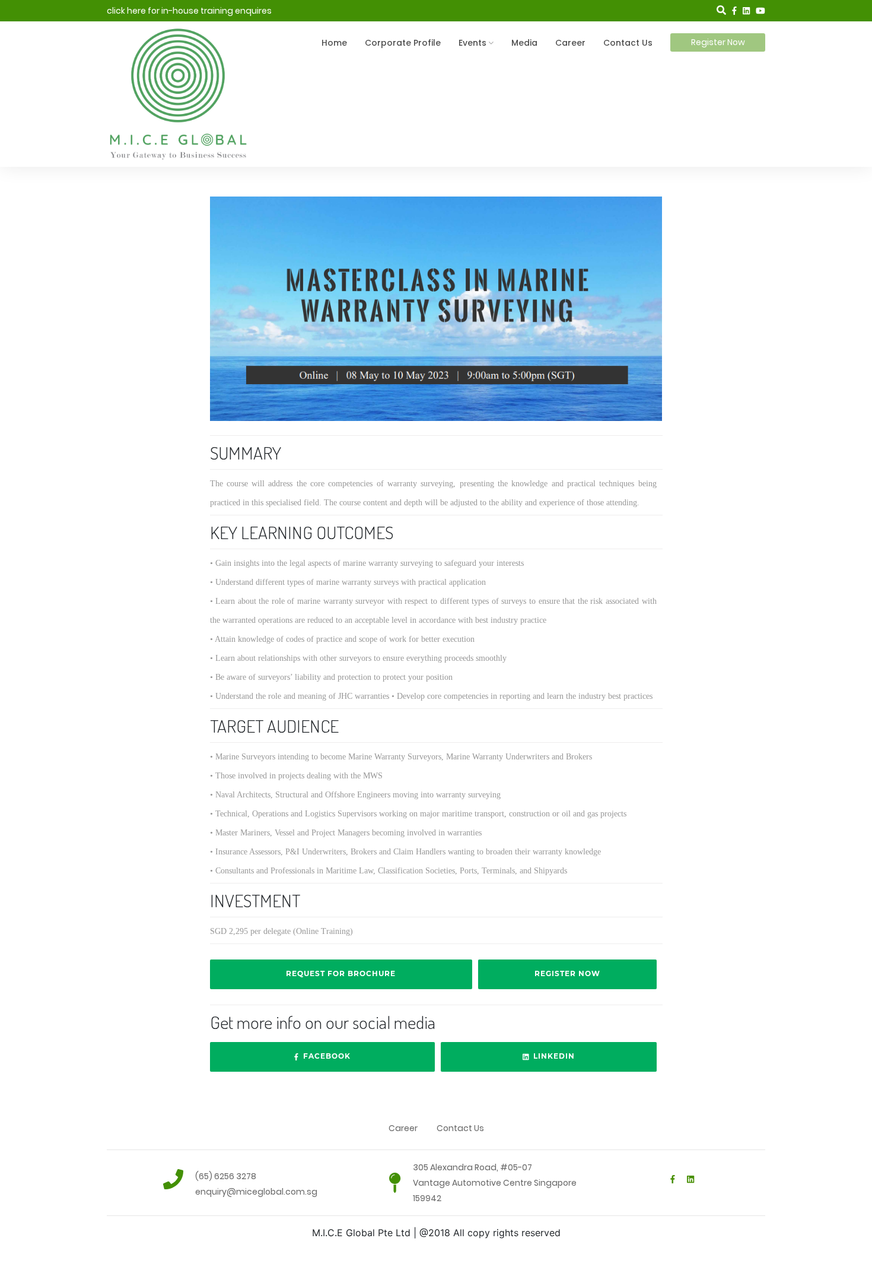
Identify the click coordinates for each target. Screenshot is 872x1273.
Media (524, 43)
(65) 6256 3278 (225, 1176)
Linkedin (552, 1056)
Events (472, 43)
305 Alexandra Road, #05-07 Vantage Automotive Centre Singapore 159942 (495, 1182)
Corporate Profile (403, 43)
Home (334, 43)
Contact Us (628, 43)
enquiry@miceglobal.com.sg (256, 1192)
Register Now (718, 42)
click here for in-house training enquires (189, 11)
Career (570, 43)
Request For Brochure (341, 973)
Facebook (324, 1056)
